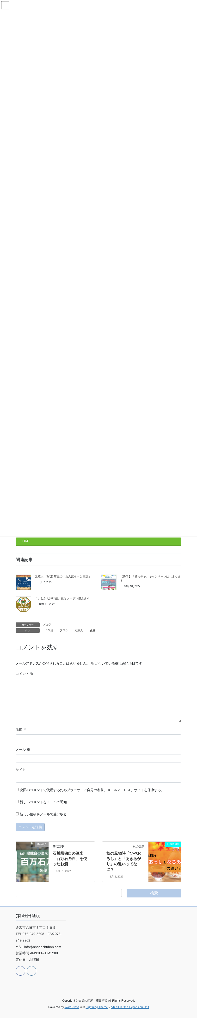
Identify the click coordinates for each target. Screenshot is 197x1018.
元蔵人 (78, 630)
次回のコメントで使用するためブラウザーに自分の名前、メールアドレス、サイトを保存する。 (92, 790)
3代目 (49, 630)
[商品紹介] (32, 850)
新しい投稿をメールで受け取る (43, 814)
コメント (24, 674)
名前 (21, 729)
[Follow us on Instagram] (31, 971)
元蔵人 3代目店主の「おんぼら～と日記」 (63, 576)
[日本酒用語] (164, 853)
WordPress (72, 1007)
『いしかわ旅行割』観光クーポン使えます (62, 598)
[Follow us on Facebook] (20, 971)
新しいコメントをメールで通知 (43, 802)
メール (23, 749)
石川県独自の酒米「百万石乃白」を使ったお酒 (70, 858)
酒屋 (92, 630)
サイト (21, 770)
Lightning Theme (97, 1007)
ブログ (47, 624)
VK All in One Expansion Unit (130, 1007)
